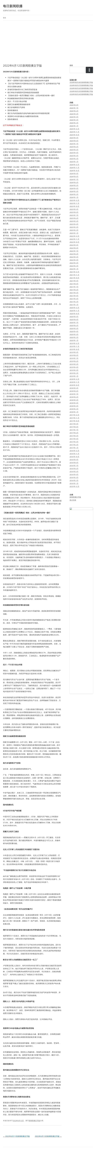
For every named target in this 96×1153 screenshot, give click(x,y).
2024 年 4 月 (74, 188)
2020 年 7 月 (74, 322)
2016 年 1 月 (74, 483)
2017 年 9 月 (74, 424)
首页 (4, 18)
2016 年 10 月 (74, 456)
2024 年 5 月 (74, 185)
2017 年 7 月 (74, 430)
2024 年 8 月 (74, 176)
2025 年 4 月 (74, 152)
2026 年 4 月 (74, 117)
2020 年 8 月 (74, 319)
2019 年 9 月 (74, 352)
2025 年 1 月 (74, 161)
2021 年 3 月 (74, 299)
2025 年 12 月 (74, 129)
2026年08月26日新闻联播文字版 (81, 88)
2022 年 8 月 (74, 248)
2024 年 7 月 (74, 179)
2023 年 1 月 (74, 233)
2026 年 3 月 (74, 120)
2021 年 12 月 (74, 272)
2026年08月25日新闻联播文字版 (81, 91)
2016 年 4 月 (74, 474)
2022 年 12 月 (74, 236)
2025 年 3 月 (74, 155)
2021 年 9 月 (74, 281)
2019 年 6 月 (74, 361)
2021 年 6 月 (74, 290)
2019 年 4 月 (74, 367)
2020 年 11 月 (74, 310)
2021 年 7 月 (74, 287)
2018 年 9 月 (74, 388)
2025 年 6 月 (74, 147)
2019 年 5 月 (74, 364)
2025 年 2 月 (74, 158)
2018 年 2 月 (74, 409)
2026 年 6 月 (74, 111)
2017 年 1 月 (74, 447)
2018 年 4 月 (74, 403)
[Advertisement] (48, 42)
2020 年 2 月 (74, 337)
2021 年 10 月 (74, 278)
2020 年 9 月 (74, 316)
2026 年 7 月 (74, 108)
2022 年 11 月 (74, 239)
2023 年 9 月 (74, 209)
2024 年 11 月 (74, 167)
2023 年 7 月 (74, 215)
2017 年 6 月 (74, 433)
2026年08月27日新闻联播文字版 (81, 85)
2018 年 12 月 (74, 379)
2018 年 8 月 (74, 391)
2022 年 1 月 (74, 269)
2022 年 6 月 (74, 254)
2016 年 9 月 (74, 459)
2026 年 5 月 (74, 114)
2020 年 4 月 (74, 331)
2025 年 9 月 (74, 138)
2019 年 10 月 (74, 349)
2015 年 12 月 (74, 486)
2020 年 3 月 (74, 334)
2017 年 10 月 (74, 421)
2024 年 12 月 (74, 164)
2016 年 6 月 (74, 468)
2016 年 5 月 (74, 471)
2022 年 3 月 (74, 263)
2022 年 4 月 (74, 260)
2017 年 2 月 (74, 445)
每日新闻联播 (12, 6)
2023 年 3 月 (74, 227)
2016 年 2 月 (74, 480)
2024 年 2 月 (74, 194)
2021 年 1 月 (74, 304)
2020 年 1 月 (74, 340)
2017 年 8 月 (74, 427)
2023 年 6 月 (74, 218)
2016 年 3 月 (74, 477)
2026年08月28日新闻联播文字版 (81, 82)
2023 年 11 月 (74, 203)
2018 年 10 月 (74, 385)
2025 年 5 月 (74, 150)
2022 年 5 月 (74, 257)
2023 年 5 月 (74, 221)
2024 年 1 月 (74, 197)
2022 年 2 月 (74, 266)
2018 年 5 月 (74, 400)
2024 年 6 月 (74, 182)
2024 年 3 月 (74, 191)
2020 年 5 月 (74, 328)
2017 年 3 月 (74, 442)
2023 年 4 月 (74, 224)
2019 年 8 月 (74, 355)
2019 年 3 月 (74, 370)
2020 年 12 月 (74, 307)
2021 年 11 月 (74, 275)
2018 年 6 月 (74, 397)
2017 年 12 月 (74, 415)
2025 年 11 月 (74, 132)
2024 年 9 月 (74, 173)
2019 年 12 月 (74, 343)
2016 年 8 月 (74, 462)
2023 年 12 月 (74, 200)
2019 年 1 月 (74, 376)
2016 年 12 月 (74, 450)
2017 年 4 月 (74, 439)
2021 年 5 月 (74, 293)
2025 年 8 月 (74, 141)
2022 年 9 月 (74, 245)
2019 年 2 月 (74, 373)
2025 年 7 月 (74, 144)
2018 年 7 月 (74, 394)
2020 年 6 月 (74, 325)
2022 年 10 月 (74, 242)
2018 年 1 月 (74, 412)
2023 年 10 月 (74, 206)
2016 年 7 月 (74, 465)
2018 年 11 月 (74, 382)
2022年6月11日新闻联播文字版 (16, 1136)
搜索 (71, 65)
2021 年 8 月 (74, 284)
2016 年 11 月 (74, 453)
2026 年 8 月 (74, 105)
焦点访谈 (73, 500)
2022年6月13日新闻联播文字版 (48, 1136)
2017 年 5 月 (74, 436)
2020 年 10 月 (74, 313)
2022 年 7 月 (74, 251)
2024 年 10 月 (74, 170)
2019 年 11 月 (74, 346)
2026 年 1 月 (74, 126)
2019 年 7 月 (74, 358)
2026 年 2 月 (74, 123)
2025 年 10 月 (74, 135)
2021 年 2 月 (74, 301)
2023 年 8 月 (74, 212)
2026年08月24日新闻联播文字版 (81, 94)
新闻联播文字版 (34, 1120)
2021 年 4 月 (74, 296)
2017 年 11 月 (74, 418)
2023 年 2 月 (74, 230)
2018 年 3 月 (74, 406)
